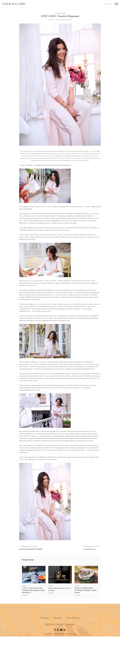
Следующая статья (92, 546)
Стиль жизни (60, 13)
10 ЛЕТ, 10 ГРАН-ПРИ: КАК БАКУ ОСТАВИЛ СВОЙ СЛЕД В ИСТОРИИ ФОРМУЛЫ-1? (33, 590)
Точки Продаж (73, 617)
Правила (57, 617)
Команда (44, 617)
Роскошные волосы (89, 549)
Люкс (24, 586)
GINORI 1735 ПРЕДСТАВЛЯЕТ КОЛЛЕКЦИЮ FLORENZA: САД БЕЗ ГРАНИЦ (85, 590)
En (110, 4)
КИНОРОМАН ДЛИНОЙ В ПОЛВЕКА (30, 549)
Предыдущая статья (28, 546)
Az (105, 4)
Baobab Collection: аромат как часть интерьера (59, 589)
